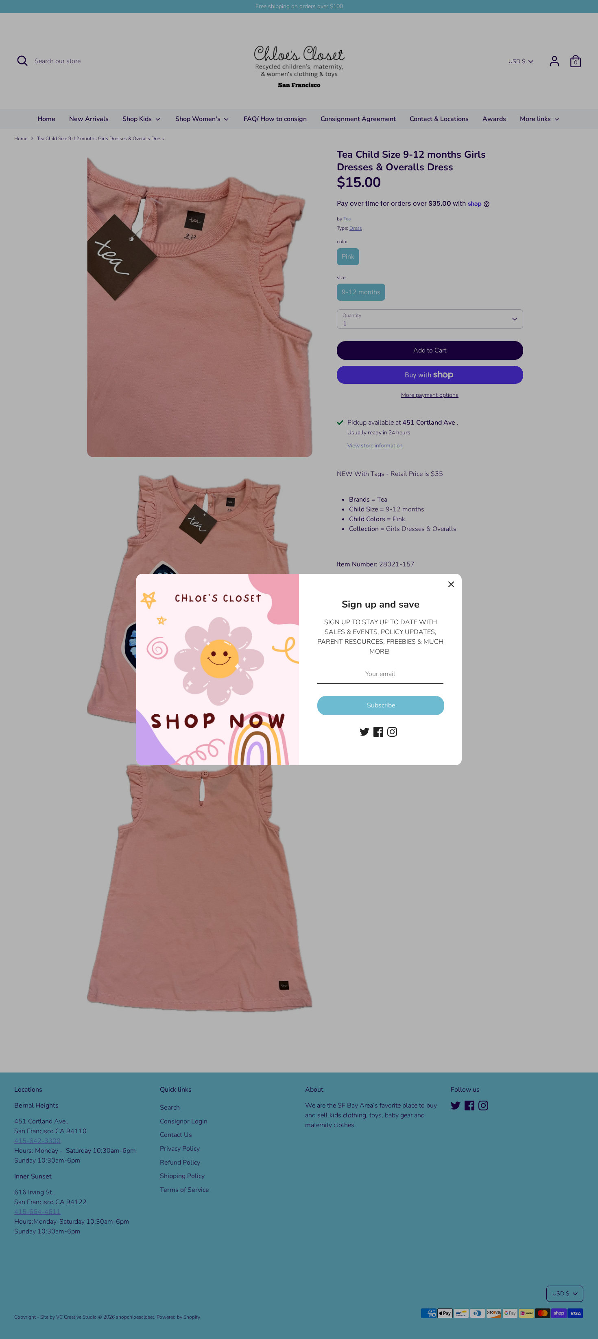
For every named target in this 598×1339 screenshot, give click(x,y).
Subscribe (381, 705)
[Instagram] (392, 732)
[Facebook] (378, 732)
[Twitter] (364, 732)
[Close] (451, 584)
